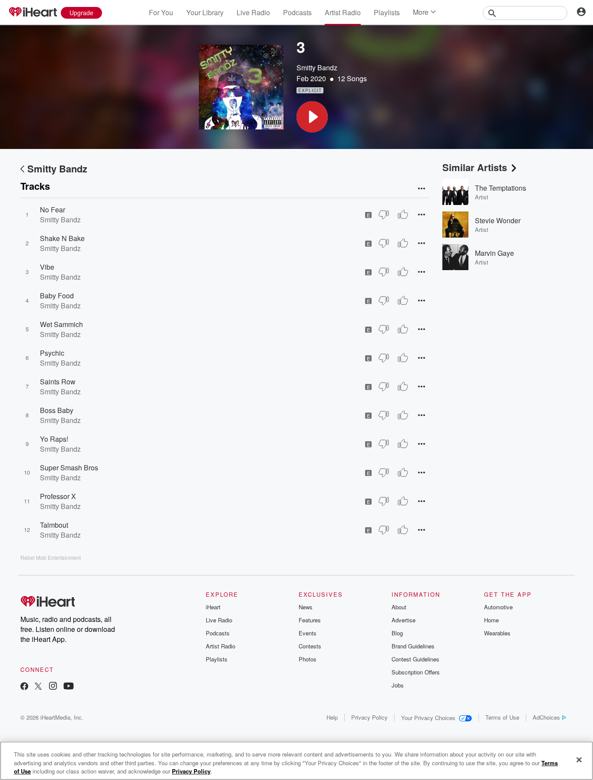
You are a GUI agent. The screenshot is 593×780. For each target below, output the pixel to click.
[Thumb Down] (384, 214)
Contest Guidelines (415, 659)
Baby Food (57, 296)
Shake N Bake (62, 238)
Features (310, 620)
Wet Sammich (61, 324)
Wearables (497, 633)
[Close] (579, 759)
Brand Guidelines (413, 646)
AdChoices (546, 717)
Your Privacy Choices (428, 718)
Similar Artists (474, 167)
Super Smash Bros (69, 468)
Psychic (52, 353)
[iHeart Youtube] (68, 687)
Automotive (498, 607)
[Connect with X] (38, 687)
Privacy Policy (369, 717)
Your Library (205, 12)
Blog (397, 633)
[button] (312, 116)
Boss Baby (56, 410)
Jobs (398, 685)
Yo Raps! (54, 439)
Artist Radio (343, 12)
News (306, 607)
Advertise (403, 620)
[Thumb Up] (403, 214)
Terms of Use (502, 717)
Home (491, 620)
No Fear (52, 210)
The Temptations (500, 188)
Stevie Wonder (498, 220)
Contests (310, 646)
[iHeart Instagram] (53, 687)
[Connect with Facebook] (24, 687)
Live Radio (253, 12)
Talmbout (54, 525)
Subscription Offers (416, 672)
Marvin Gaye (494, 253)
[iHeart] (33, 12)
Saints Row (58, 382)
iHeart (213, 607)
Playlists (387, 12)
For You (161, 12)
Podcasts (297, 12)
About (399, 607)
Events (307, 633)
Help (332, 717)
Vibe (47, 267)
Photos (307, 659)
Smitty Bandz (316, 68)
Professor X (58, 496)
